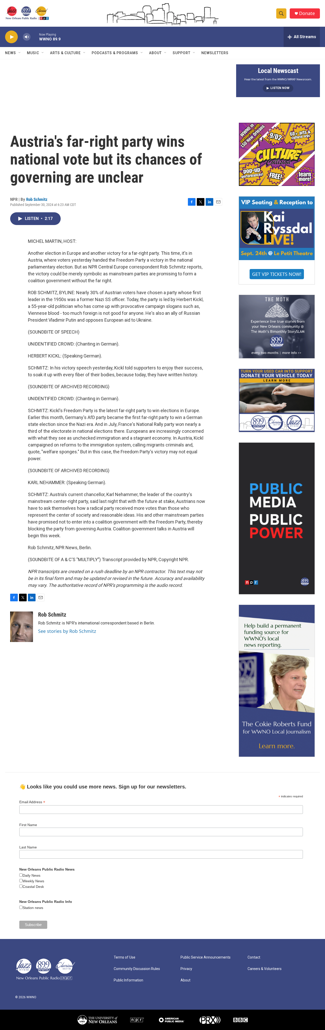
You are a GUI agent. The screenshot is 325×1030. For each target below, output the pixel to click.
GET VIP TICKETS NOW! (276, 274)
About (155, 53)
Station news (33, 908)
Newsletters (215, 53)
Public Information (128, 980)
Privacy (186, 969)
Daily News (31, 875)
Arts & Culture (65, 53)
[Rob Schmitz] (21, 626)
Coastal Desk (33, 887)
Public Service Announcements (206, 957)
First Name (28, 825)
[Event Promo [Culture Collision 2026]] (277, 154)
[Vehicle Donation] (277, 400)
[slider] (35, 36)
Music (33, 53)
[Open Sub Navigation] (20, 53)
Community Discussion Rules (137, 969)
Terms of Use (124, 957)
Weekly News (33, 881)
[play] (11, 37)
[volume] (26, 37)
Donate (307, 13)
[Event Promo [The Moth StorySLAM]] (277, 326)
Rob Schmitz (36, 199)
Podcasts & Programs (115, 53)
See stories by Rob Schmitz (67, 631)
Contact (254, 957)
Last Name (28, 847)
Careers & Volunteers (265, 969)
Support (181, 53)
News (10, 53)
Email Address (32, 802)
